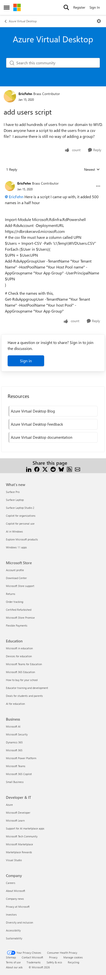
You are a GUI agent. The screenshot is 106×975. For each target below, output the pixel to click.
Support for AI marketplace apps (25, 828)
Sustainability (14, 938)
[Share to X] (45, 468)
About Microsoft (15, 891)
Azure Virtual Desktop (23, 21)
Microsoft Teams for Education (24, 664)
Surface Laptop (15, 500)
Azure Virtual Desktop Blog (33, 411)
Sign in (26, 360)
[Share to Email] (77, 468)
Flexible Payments (16, 625)
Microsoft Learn (15, 820)
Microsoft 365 (14, 750)
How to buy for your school (22, 680)
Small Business (15, 782)
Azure (9, 804)
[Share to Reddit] (53, 468)
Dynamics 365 (14, 742)
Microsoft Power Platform (21, 758)
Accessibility (13, 930)
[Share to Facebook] (36, 468)
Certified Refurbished (18, 609)
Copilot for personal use (20, 523)
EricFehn (25, 93)
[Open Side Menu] (6, 7)
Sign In (94, 7)
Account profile (15, 570)
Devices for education (19, 656)
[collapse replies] (53, 179)
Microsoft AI (13, 726)
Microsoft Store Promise (20, 617)
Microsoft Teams (15, 766)
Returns (10, 594)
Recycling (73, 962)
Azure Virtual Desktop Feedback (37, 424)
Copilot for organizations (20, 515)
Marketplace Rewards (19, 852)
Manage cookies (73, 957)
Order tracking (14, 602)
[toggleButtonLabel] (98, 21)
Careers (10, 883)
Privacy (53, 957)
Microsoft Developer (18, 812)
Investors (11, 914)
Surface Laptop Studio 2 (20, 508)
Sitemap (11, 957)
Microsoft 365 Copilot (19, 774)
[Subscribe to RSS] (69, 468)
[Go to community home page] (17, 7)
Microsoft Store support (20, 586)
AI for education (15, 704)
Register (79, 7)
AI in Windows (14, 531)
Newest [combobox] (92, 169)
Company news (15, 899)
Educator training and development (27, 688)
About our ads (14, 967)
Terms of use (13, 962)
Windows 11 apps (16, 547)
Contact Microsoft (32, 957)
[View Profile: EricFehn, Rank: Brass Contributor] (10, 96)
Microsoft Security (17, 734)
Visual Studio (14, 860)
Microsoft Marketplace (19, 844)
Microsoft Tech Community (21, 836)
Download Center (16, 578)
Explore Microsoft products (22, 539)
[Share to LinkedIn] (28, 468)
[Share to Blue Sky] (61, 468)
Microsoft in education (19, 648)
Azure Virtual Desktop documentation (41, 437)
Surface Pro (12, 492)
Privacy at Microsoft (18, 906)
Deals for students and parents (24, 696)
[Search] (66, 7)
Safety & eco (54, 962)
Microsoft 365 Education (20, 672)
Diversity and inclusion (19, 922)
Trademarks (34, 962)
